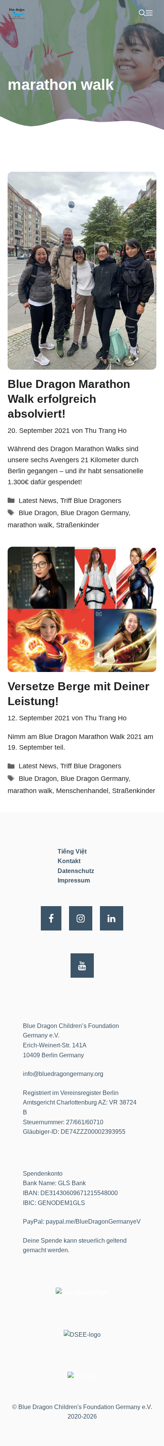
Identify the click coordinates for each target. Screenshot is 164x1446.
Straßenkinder (77, 525)
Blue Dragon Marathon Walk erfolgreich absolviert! (69, 399)
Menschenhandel (82, 791)
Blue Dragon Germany (95, 513)
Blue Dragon (38, 513)
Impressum (74, 880)
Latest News (37, 500)
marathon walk (30, 525)
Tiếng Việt (72, 851)
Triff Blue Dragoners (90, 500)
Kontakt (69, 861)
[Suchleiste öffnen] (142, 13)
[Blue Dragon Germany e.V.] (17, 13)
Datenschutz (76, 871)
